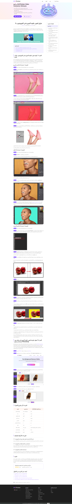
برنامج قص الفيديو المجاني (29, 496)
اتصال (51, 491)
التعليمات (52, 492)
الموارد (46, 1)
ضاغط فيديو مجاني (28, 495)
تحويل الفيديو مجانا (28, 492)
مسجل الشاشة (27, 491)
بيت (29, 482)
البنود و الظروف (40, 496)
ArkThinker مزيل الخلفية (40, 344)
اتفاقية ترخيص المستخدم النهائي (41, 494)
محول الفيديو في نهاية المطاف (29, 489)
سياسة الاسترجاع (40, 499)
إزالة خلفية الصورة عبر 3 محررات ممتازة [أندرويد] (21, 473)
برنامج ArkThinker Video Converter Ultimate (21, 5)
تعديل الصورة (23, 25)
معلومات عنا (39, 489)
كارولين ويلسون (31, 25)
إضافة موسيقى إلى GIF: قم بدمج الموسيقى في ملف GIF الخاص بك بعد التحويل (53, 41)
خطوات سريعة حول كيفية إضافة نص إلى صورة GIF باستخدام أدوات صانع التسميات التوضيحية (53, 38)
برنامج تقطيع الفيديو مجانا (29, 493)
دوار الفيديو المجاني (28, 497)
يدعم (50, 1)
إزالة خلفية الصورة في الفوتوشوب (36, 202)
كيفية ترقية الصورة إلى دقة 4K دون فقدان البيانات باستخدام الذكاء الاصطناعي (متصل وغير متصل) (27, 479)
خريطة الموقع (40, 497)
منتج (42, 1)
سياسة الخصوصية (40, 492)
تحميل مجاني (18, 16)
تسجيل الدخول (56, 1)
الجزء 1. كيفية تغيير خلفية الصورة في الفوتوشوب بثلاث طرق (23, 47)
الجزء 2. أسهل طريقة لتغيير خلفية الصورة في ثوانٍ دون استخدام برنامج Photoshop (26, 48)
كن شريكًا (39, 491)
